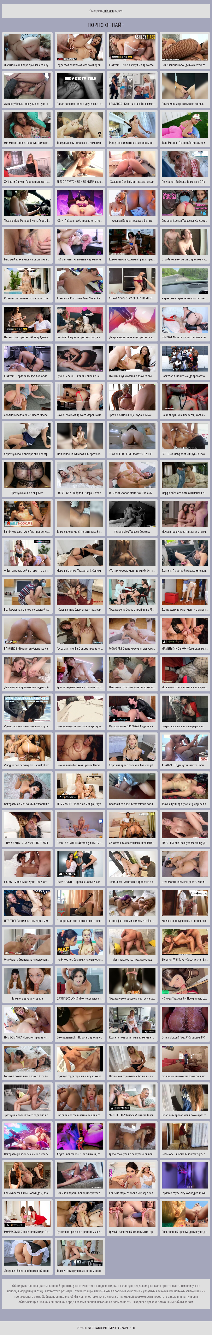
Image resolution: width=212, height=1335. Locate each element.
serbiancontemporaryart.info (111, 1328)
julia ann (109, 11)
